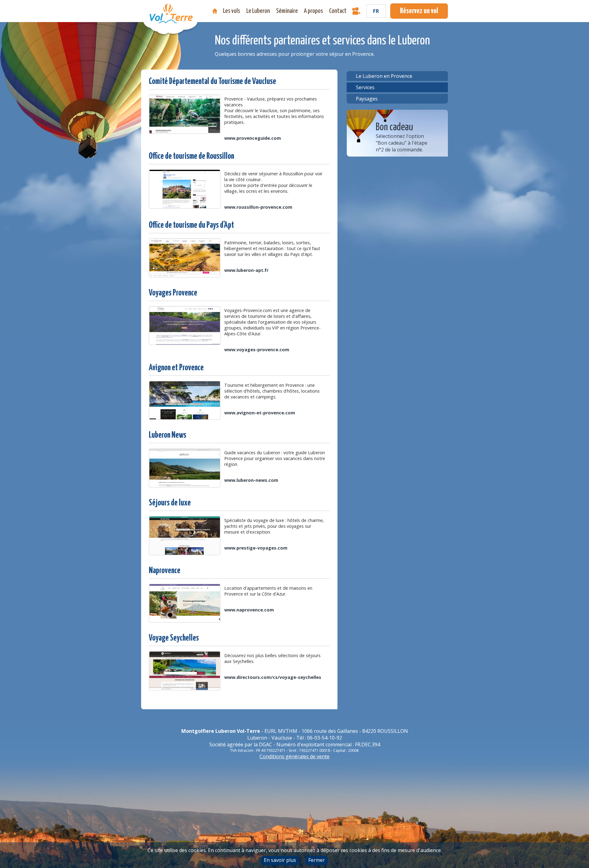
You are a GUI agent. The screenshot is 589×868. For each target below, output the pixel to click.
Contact (338, 11)
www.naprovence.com (249, 610)
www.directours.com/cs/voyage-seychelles (272, 677)
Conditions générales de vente (294, 756)
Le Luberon (258, 11)
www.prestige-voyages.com (255, 548)
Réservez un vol (419, 11)
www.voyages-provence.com (256, 349)
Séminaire (287, 11)
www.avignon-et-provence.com (259, 413)
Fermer (316, 860)
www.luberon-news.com (251, 480)
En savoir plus (280, 860)
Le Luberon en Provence (384, 76)
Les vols (231, 11)
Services (365, 87)
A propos (313, 11)
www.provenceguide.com (252, 138)
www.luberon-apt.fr (246, 270)
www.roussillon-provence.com (258, 207)
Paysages (367, 98)
